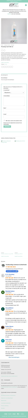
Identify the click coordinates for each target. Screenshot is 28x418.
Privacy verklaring (4, 405)
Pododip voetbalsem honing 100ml (7, 253)
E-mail (5, 114)
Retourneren (3, 400)
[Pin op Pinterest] (10, 67)
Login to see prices (5, 62)
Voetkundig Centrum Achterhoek (16, 264)
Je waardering (7, 90)
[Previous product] (4, 50)
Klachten (3, 408)
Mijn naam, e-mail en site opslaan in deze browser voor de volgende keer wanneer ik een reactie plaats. (13, 122)
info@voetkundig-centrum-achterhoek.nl (14, 0)
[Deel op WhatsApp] (2, 67)
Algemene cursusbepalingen (7, 398)
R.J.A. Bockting (9, 274)
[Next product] (2, 50)
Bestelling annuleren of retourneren (8, 395)
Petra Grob (8, 339)
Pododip (6, 64)
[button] (1, 5)
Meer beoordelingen (14, 357)
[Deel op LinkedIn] (12, 67)
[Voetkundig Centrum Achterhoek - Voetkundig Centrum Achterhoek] (14, 5)
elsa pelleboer (9, 308)
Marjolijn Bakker (10, 291)
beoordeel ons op (11, 271)
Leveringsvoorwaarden (6, 403)
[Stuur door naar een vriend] (8, 67)
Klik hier (9, 14)
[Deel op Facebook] (4, 67)
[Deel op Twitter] (6, 67)
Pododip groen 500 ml (18, 253)
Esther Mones (9, 326)
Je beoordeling (7, 95)
